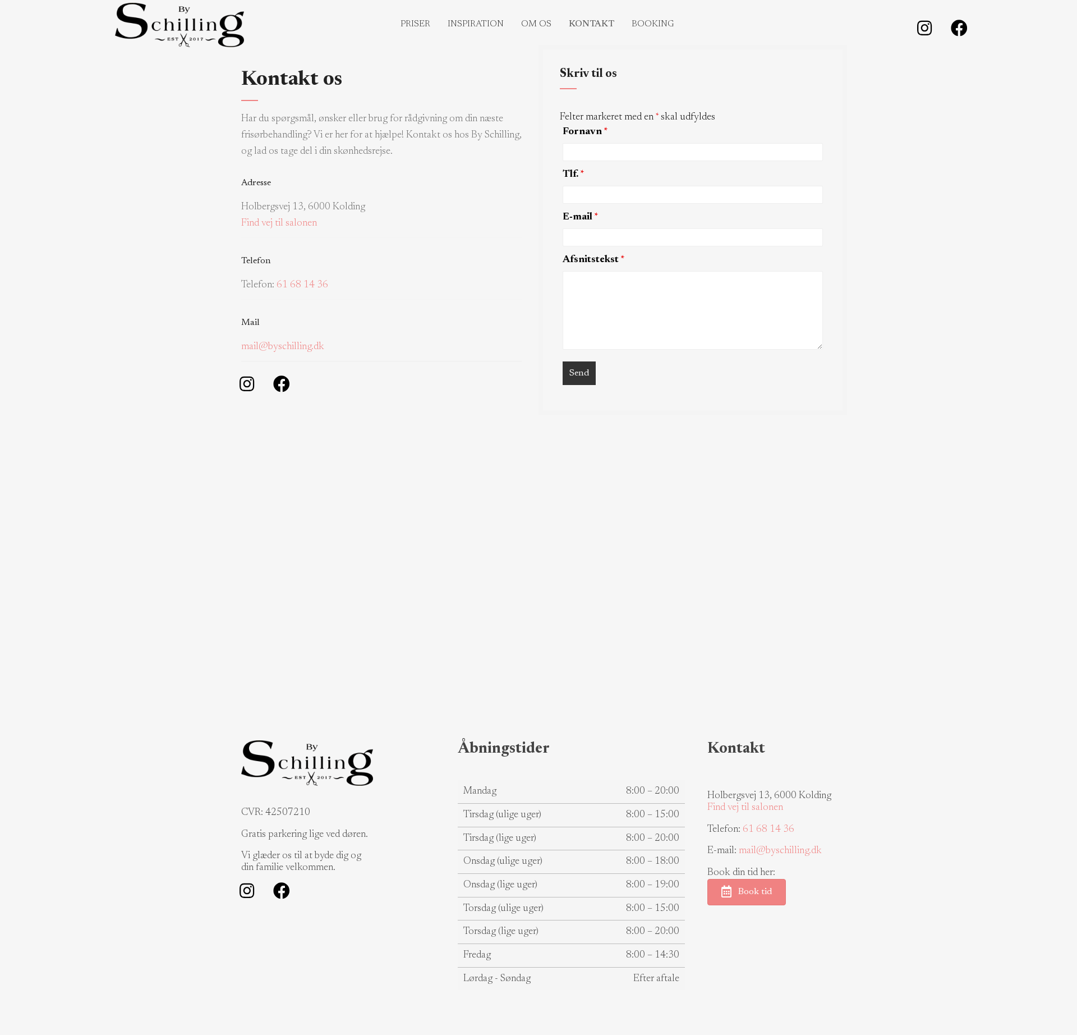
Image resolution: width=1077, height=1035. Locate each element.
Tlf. (573, 175)
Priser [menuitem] (415, 24)
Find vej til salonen (279, 223)
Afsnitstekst (594, 260)
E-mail (581, 217)
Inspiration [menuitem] (476, 24)
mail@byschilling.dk (282, 347)
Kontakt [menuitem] (591, 24)
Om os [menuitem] (536, 24)
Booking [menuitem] (653, 24)
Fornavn (585, 132)
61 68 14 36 (302, 285)
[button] (924, 28)
